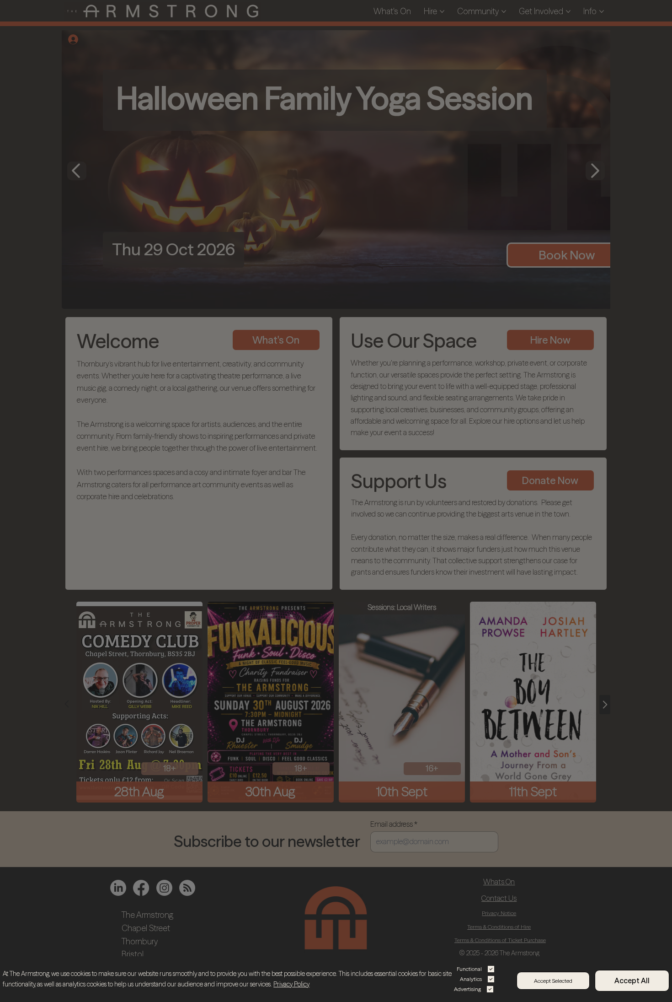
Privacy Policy (291, 984)
